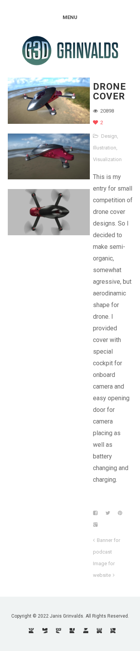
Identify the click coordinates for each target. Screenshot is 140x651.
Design (109, 136)
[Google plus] (113, 630)
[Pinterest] (31, 630)
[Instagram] (58, 630)
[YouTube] (44, 630)
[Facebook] (72, 630)
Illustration (104, 148)
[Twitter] (85, 630)
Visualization (107, 159)
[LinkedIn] (99, 630)
